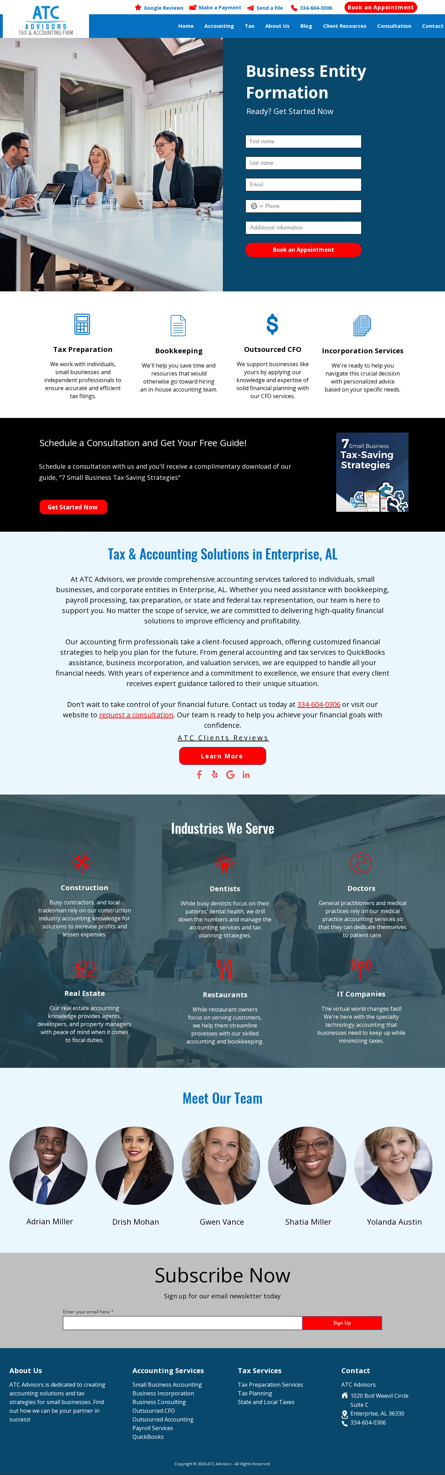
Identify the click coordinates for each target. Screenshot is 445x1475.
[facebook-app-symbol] (199, 774)
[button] (219, 26)
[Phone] (344, 1423)
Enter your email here (86, 1311)
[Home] (344, 1395)
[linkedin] (246, 774)
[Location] (344, 1414)
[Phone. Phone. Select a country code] (257, 206)
